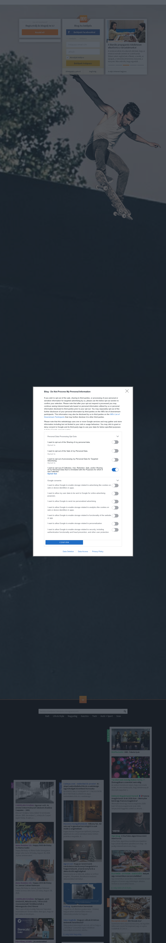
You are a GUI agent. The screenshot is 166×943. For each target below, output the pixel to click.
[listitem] (83, 436)
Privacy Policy (97, 551)
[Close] (127, 391)
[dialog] (83, 471)
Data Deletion (68, 551)
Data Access (83, 551)
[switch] (115, 442)
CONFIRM (64, 542)
